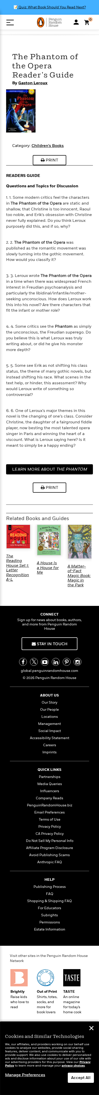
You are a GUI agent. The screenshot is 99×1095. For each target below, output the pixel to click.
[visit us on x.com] (34, 662)
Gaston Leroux (32, 83)
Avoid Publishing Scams (49, 855)
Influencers (49, 791)
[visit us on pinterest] (67, 662)
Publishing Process (50, 886)
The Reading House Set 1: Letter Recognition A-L (17, 567)
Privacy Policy (49, 826)
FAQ (49, 893)
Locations (49, 716)
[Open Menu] (10, 22)
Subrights (49, 915)
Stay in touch (52, 644)
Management (49, 723)
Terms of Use (49, 819)
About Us (49, 695)
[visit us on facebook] (23, 662)
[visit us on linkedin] (56, 662)
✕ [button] (91, 1028)
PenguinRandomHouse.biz (49, 805)
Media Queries (49, 784)
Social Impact (49, 730)
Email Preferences (49, 812)
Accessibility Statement (49, 738)
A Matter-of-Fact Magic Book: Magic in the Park (79, 575)
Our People (49, 709)
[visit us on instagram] (77, 662)
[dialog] (49, 1058)
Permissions (49, 922)
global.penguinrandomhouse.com (49, 670)
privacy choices (73, 1066)
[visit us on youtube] (45, 662)
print (51, 160)
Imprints (49, 752)
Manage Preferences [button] (25, 1075)
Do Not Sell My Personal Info (49, 840)
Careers (49, 745)
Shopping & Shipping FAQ (49, 901)
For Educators (49, 908)
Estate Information (49, 929)
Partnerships (49, 776)
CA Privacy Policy (50, 833)
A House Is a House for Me (48, 567)
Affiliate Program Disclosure (49, 847)
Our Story (49, 702)
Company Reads (49, 798)
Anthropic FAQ (49, 862)
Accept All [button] (81, 1078)
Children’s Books (47, 145)
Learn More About (49, 470)
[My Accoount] (76, 22)
